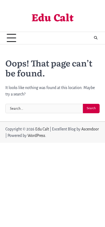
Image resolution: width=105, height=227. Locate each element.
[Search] (96, 38)
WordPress (36, 135)
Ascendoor (90, 129)
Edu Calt (53, 18)
